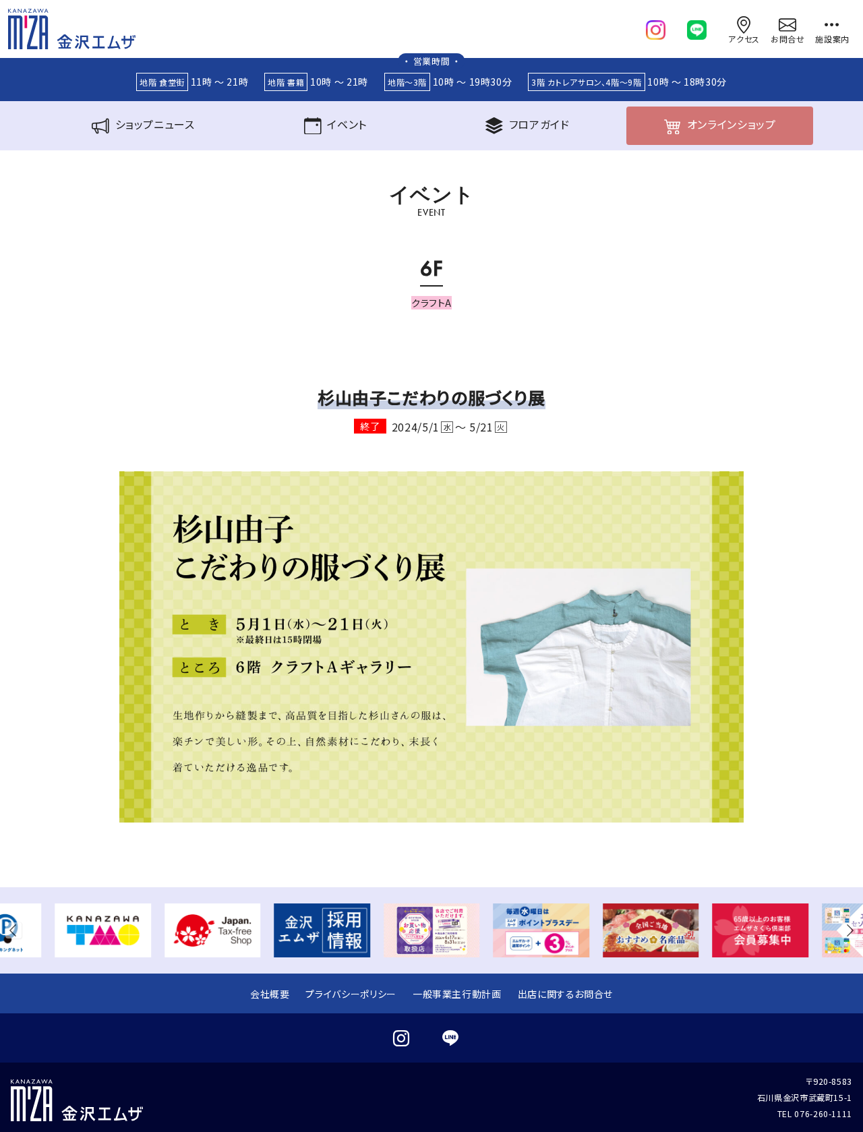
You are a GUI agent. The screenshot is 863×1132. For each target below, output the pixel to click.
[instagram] (655, 27)
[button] (16, 930)
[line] (697, 27)
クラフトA (431, 302)
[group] (103, 930)
